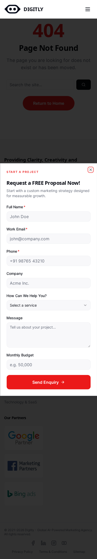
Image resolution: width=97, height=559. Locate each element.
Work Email (16, 229)
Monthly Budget (20, 355)
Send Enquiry (45, 382)
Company (14, 273)
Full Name (15, 206)
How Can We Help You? (26, 295)
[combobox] (48, 305)
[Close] (90, 170)
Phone (12, 251)
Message (14, 317)
